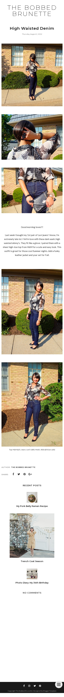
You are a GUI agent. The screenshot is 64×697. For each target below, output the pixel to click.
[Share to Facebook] (13, 474)
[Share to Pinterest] (24, 474)
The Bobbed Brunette (32, 11)
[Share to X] (19, 474)
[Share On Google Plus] (30, 474)
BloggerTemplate (49, 691)
